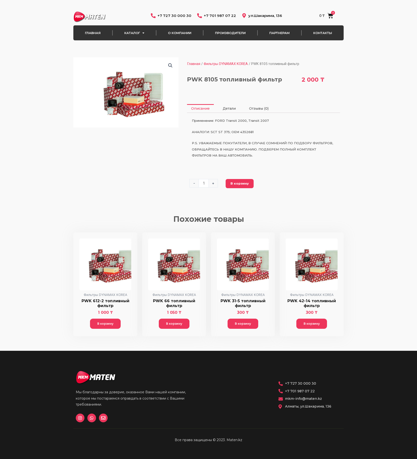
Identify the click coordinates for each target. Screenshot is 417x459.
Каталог (132, 33)
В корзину (239, 183)
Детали (229, 108)
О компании (179, 33)
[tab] (200, 108)
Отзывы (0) (259, 108)
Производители (230, 33)
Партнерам (279, 33)
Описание (200, 108)
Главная (93, 33)
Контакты (322, 33)
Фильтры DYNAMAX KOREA (226, 64)
